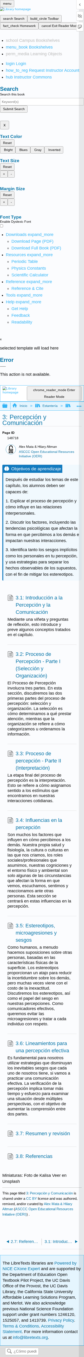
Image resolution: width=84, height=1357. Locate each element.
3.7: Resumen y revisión (43, 1133)
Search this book (12, 94)
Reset (7, 143)
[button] (20, 315)
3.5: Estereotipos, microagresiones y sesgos (36, 933)
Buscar (9, 1351)
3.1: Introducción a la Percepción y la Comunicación (39, 605)
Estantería (50, 406)
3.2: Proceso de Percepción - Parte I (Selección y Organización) (38, 664)
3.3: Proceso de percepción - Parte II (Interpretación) (38, 761)
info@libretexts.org (30, 1337)
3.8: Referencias (34, 1156)
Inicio (23, 406)
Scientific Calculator (29, 275)
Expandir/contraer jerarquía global (7, 406)
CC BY (32, 1198)
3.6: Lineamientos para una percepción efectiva (42, 1046)
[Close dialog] (3, 366)
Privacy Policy (61, 1320)
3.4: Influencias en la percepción (39, 823)
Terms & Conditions (21, 1326)
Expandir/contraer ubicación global (79, 405)
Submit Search (14, 109)
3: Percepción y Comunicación (49, 1193)
